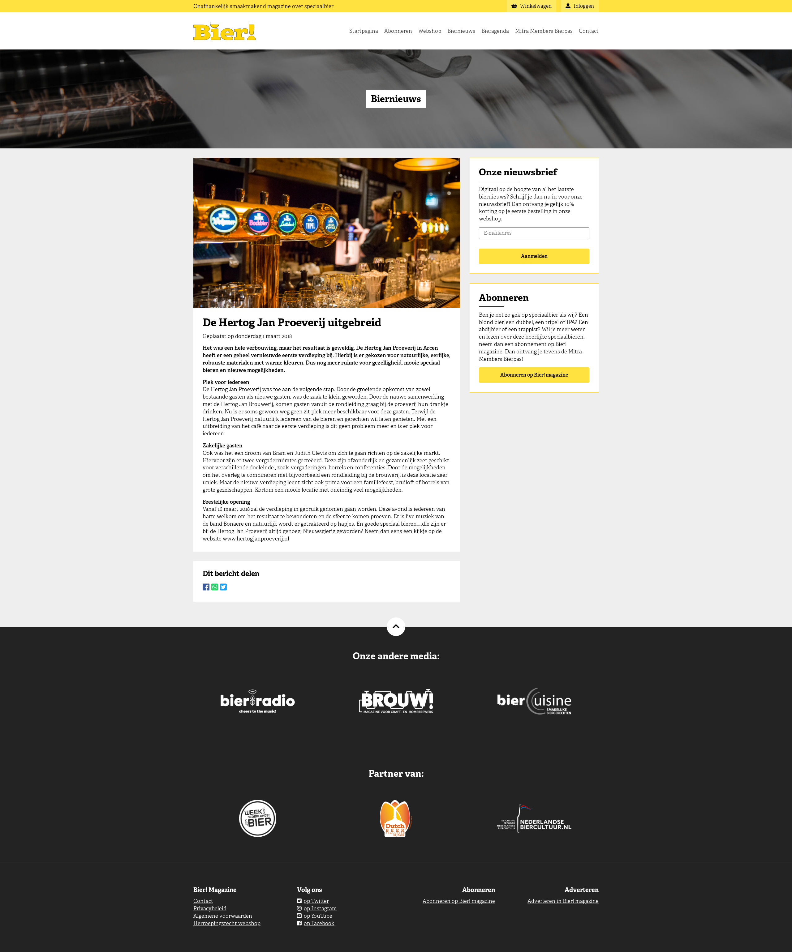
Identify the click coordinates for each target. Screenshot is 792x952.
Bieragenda (495, 31)
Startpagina (363, 31)
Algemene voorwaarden (222, 915)
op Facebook (319, 923)
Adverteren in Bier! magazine (563, 901)
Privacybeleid (209, 908)
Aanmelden (534, 256)
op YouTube (318, 915)
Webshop (429, 31)
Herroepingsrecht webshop (226, 923)
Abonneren (398, 31)
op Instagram (320, 908)
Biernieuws (461, 31)
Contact (589, 31)
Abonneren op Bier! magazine (534, 375)
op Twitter (316, 901)
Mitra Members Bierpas (544, 31)
